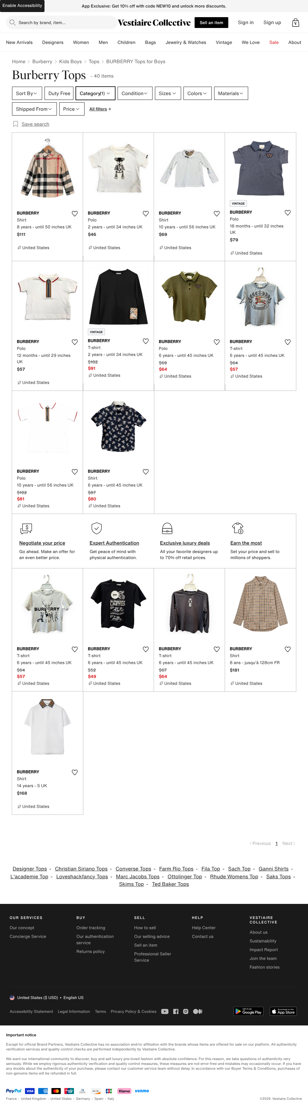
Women (81, 42)
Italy (111, 1098)
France (11, 1098)
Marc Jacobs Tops (138, 876)
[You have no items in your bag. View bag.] (295, 22)
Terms (100, 1011)
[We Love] (264, 42)
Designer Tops (30, 869)
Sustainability (263, 941)
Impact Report (264, 950)
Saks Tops (278, 876)
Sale (274, 42)
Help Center (204, 928)
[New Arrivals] (37, 42)
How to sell (145, 928)
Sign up (272, 22)
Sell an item (211, 22)
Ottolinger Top (185, 876)
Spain (98, 1098)
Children (127, 42)
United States (61, 1098)
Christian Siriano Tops (81, 869)
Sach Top (239, 869)
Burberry (42, 61)
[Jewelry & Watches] (210, 42)
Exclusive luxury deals (185, 542)
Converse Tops (133, 869)
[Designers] (68, 42)
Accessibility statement (31, 1011)
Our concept (22, 928)
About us (258, 932)
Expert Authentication (114, 542)
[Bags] (160, 42)
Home (18, 61)
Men (103, 42)
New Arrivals (19, 42)
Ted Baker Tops (170, 884)
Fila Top (211, 869)
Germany (83, 1098)
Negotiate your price (42, 542)
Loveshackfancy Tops (82, 876)
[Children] (140, 42)
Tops (94, 61)
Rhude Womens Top (234, 876)
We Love (251, 42)
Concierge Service (28, 936)
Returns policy (90, 951)
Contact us (203, 936)
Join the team (263, 958)
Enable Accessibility (22, 5)
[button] (295, 22)
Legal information (74, 1011)
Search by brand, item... (42, 22)
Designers (52, 42)
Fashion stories (264, 967)
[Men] (112, 42)
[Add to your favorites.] (74, 213)
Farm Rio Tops (176, 869)
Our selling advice (152, 936)
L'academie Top (29, 876)
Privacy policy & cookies (133, 1011)
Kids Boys (70, 61)
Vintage (224, 42)
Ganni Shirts (274, 869)
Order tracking (90, 928)
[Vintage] (237, 42)
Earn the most (246, 542)
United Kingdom (33, 1098)
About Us (298, 42)
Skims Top (131, 884)
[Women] (93, 42)
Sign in (246, 22)
